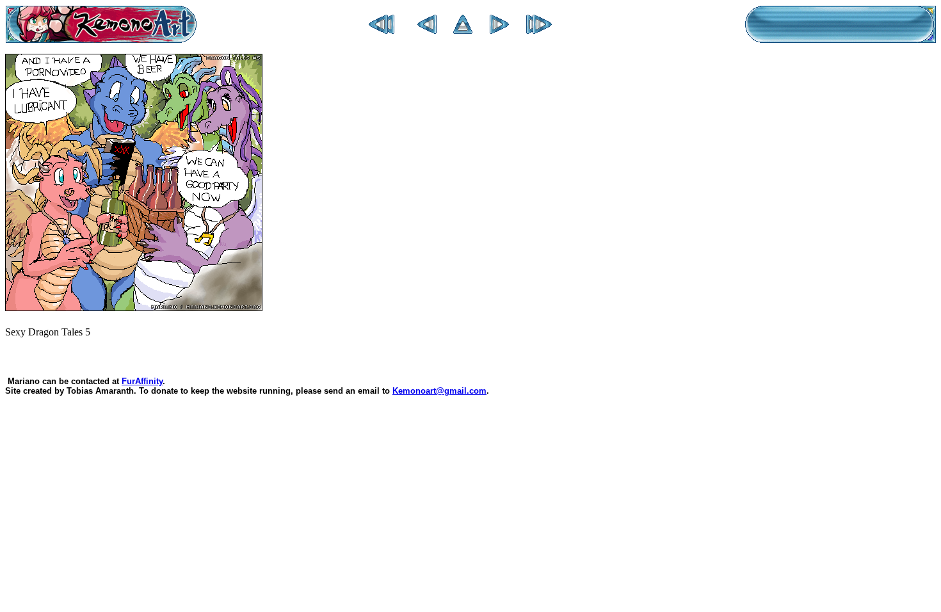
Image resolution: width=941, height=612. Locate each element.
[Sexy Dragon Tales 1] (381, 30)
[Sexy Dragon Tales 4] (427, 30)
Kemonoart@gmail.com (439, 391)
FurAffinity (142, 381)
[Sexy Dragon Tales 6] (499, 30)
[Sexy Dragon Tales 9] (539, 30)
